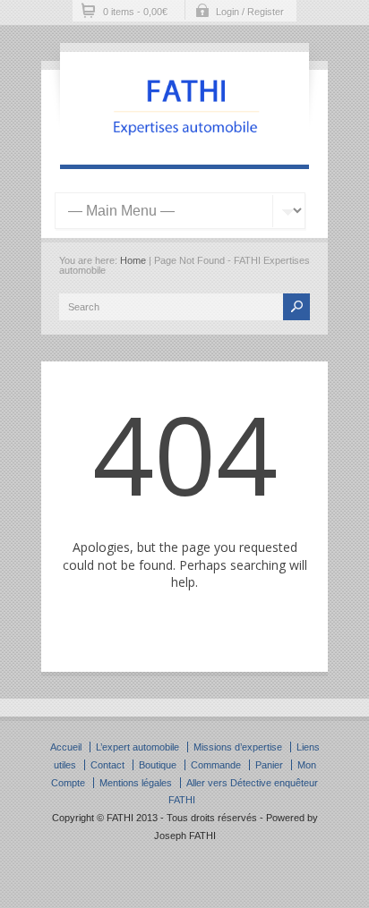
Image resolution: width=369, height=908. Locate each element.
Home (133, 260)
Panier (269, 764)
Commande (216, 764)
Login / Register (250, 11)
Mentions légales (135, 782)
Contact (107, 764)
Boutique (157, 764)
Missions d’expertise (237, 747)
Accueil (66, 747)
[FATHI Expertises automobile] (184, 146)
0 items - (135, 11)
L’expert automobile (137, 747)
